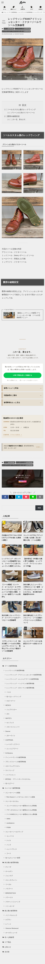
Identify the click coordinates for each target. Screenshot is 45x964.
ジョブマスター (11, 709)
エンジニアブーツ (12, 748)
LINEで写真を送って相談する (22, 375)
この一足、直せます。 (19, 119)
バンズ (8, 845)
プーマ (8, 853)
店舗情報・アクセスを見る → (12, 434)
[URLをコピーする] (40, 497)
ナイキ (8, 840)
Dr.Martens (9, 753)
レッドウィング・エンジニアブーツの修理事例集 (22, 679)
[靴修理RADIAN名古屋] (22, 2)
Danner (7, 731)
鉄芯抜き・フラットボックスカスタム (17, 779)
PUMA (8, 827)
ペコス (8, 692)
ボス (7, 714)
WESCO (8, 705)
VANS (8, 819)
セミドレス (10, 722)
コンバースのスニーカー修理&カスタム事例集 (21, 806)
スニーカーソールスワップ (14, 832)
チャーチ (8, 867)
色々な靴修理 (9, 937)
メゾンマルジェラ (11, 915)
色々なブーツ (9, 783)
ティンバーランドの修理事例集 (15, 757)
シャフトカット (10, 775)
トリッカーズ (9, 906)
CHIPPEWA (9, 740)
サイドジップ (9, 770)
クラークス (9, 897)
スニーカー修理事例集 (12, 788)
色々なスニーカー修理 (12, 858)
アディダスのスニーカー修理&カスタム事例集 (21, 810)
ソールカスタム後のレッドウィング (21, 109)
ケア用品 (8, 942)
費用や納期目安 (13, 116)
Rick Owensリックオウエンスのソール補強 (20, 797)
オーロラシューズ (11, 933)
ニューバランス (11, 849)
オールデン (9, 871)
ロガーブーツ (10, 701)
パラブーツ (9, 889)
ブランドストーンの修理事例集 (15, 762)
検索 (39, 508)
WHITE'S (8, 718)
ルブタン (8, 919)
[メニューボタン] (2, 2)
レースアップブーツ (13, 744)
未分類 (7, 952)
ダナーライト (10, 735)
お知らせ (8, 947)
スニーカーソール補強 (12, 792)
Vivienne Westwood (11, 928)
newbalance (10, 823)
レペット (8, 924)
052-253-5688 (14, 430)
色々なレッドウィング (13, 696)
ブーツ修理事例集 (8, 28)
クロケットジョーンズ (12, 902)
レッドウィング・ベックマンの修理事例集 (20, 683)
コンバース (10, 836)
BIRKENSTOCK (10, 893)
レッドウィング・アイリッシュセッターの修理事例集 (16, 31)
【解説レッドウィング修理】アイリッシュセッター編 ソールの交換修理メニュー (28, 315)
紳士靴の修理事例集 (12, 862)
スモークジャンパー (13, 727)
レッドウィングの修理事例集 (22, 28)
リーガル (8, 884)
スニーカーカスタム (12, 801)
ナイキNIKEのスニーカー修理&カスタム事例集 (21, 814)
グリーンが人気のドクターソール (23, 112)
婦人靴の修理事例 (11, 911)
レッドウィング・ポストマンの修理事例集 (20, 688)
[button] (5, 497)
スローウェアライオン (12, 766)
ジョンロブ (9, 875)
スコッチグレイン (11, 880)
